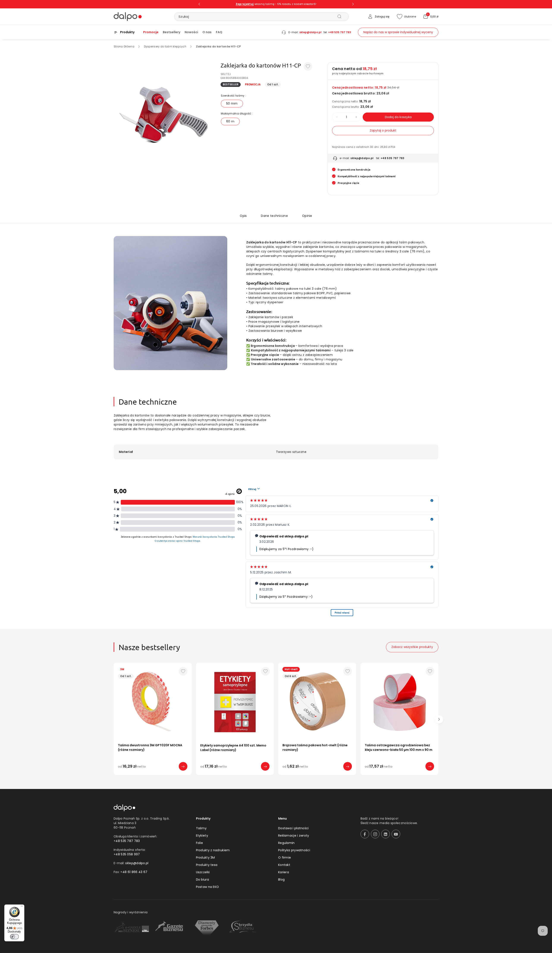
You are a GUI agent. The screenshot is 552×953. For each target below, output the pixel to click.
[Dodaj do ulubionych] (308, 66)
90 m (379, 775)
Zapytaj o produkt (383, 130)
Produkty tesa (207, 865)
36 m (290, 775)
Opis (243, 216)
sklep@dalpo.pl (310, 32)
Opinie (307, 216)
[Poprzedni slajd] (199, 4)
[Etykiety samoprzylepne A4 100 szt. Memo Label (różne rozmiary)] (235, 702)
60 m (230, 121)
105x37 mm (224, 775)
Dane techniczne (274, 216)
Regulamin (286, 843)
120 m (347, 775)
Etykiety (202, 835)
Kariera (283, 872)
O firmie (284, 857)
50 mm (232, 103)
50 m (155, 775)
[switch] (14, 936)
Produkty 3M (205, 857)
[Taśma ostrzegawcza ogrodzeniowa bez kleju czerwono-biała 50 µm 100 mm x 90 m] (400, 702)
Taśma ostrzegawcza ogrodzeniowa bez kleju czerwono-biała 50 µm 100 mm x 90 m (398, 747)
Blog (281, 879)
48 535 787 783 (128, 841)
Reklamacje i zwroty (293, 835)
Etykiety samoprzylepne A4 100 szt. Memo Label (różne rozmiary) (233, 747)
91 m (333, 775)
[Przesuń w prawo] (439, 719)
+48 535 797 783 (339, 32)
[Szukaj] (339, 16)
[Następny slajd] (353, 4)
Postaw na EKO (207, 887)
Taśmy (201, 828)
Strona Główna (124, 46)
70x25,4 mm (249, 775)
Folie (199, 843)
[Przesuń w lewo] (113, 719)
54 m (304, 775)
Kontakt (284, 865)
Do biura (202, 879)
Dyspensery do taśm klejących (165, 46)
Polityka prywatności (294, 850)
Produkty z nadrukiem (213, 850)
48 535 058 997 (128, 854)
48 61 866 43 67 (134, 872)
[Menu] (21, 907)
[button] (430, 16)
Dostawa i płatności (293, 828)
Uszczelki (203, 872)
